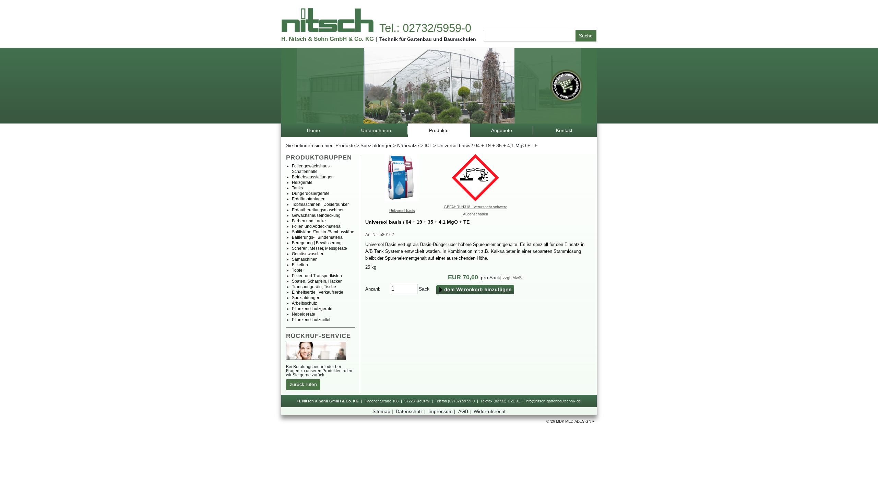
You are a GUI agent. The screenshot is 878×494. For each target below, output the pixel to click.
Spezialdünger (376, 145)
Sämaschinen (305, 259)
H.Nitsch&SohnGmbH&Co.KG (327, 39)
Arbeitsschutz (304, 303)
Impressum (441, 411)
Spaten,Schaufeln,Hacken (317, 281)
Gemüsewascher (307, 253)
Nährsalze (408, 145)
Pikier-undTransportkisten (317, 275)
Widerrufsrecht (490, 411)
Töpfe (297, 270)
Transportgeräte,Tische (314, 286)
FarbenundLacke (309, 221)
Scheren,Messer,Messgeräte (319, 248)
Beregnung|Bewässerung (317, 242)
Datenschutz (411, 411)
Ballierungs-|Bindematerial (318, 237)
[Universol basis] (402, 177)
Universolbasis (402, 211)
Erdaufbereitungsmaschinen (318, 210)
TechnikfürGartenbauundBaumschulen (427, 39)
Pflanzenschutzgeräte (312, 308)
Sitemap (382, 411)
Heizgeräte (302, 182)
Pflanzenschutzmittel (311, 319)
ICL (428, 145)
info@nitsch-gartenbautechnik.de (553, 401)
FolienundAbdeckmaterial (317, 226)
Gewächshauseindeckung (316, 215)
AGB (464, 411)
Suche (586, 35)
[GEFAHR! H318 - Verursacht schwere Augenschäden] (475, 177)
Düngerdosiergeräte (311, 193)
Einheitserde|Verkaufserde (317, 292)
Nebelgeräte (303, 314)
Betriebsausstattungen (313, 177)
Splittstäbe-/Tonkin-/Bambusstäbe (323, 232)
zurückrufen (303, 384)
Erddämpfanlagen (308, 199)
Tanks (297, 188)
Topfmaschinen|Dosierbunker (320, 204)
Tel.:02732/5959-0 (425, 28)
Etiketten (300, 264)
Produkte (345, 145)
